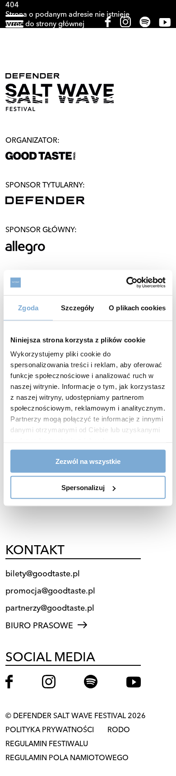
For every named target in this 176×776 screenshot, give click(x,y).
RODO (118, 729)
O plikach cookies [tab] (137, 307)
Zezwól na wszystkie (88, 461)
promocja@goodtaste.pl (50, 590)
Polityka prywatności (49, 729)
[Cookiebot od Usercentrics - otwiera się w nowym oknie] (127, 283)
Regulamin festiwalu (46, 743)
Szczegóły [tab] (77, 307)
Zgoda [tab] (28, 307)
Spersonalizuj (83, 487)
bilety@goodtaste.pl (42, 573)
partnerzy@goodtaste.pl (49, 608)
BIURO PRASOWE (39, 625)
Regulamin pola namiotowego (67, 757)
